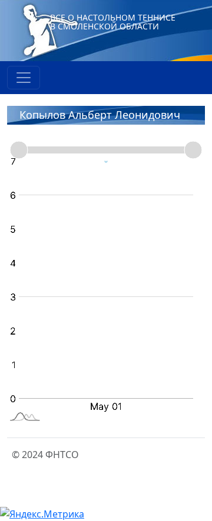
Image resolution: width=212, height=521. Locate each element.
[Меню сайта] (23, 77)
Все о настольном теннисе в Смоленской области (112, 22)
